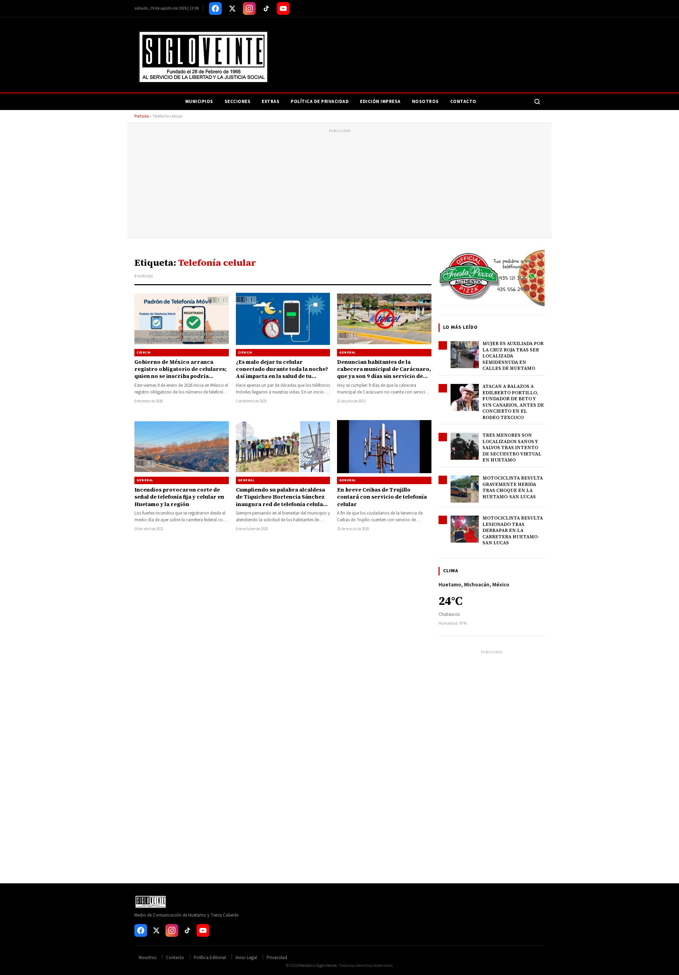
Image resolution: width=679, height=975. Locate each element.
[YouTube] (283, 8)
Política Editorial (210, 957)
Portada (141, 116)
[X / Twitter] (232, 8)
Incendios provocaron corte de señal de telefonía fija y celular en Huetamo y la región (179, 497)
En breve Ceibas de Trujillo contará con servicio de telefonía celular (382, 497)
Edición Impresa (380, 101)
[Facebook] (215, 8)
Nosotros (425, 101)
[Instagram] (249, 8)
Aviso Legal (246, 957)
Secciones (238, 101)
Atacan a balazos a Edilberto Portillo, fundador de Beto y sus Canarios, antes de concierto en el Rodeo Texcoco (513, 401)
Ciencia (144, 352)
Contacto (463, 101)
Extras (270, 101)
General (347, 352)
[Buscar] (537, 101)
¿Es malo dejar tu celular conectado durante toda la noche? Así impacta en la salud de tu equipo (282, 372)
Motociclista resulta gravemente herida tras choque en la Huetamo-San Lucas (512, 487)
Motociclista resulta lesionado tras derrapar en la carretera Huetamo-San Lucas (512, 530)
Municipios (199, 101)
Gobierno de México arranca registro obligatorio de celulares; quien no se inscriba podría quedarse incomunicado (180, 372)
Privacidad (277, 957)
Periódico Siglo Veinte (318, 966)
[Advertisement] (339, 184)
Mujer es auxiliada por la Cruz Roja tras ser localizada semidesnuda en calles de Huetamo (513, 355)
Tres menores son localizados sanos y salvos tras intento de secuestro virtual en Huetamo (511, 447)
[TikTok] (266, 8)
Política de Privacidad (320, 101)
